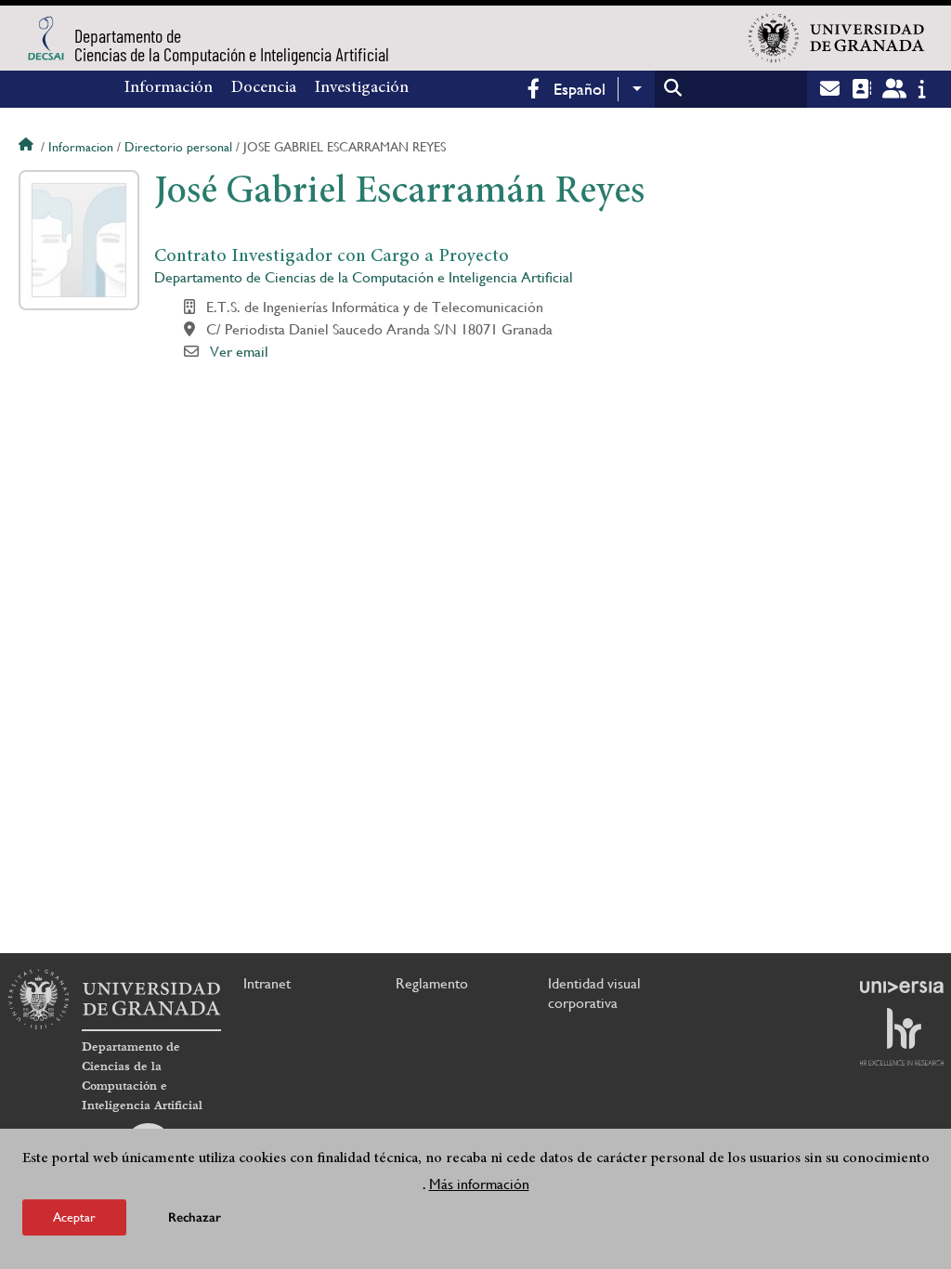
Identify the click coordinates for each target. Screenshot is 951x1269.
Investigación (362, 88)
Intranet (267, 983)
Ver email (239, 351)
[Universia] (902, 986)
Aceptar (74, 1217)
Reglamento (432, 983)
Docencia (263, 88)
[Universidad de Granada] (837, 38)
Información (168, 88)
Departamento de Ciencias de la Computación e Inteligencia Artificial (363, 277)
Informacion (80, 146)
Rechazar (194, 1217)
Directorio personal (178, 146)
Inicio (28, 146)
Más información (479, 1184)
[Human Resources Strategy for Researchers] (902, 1037)
